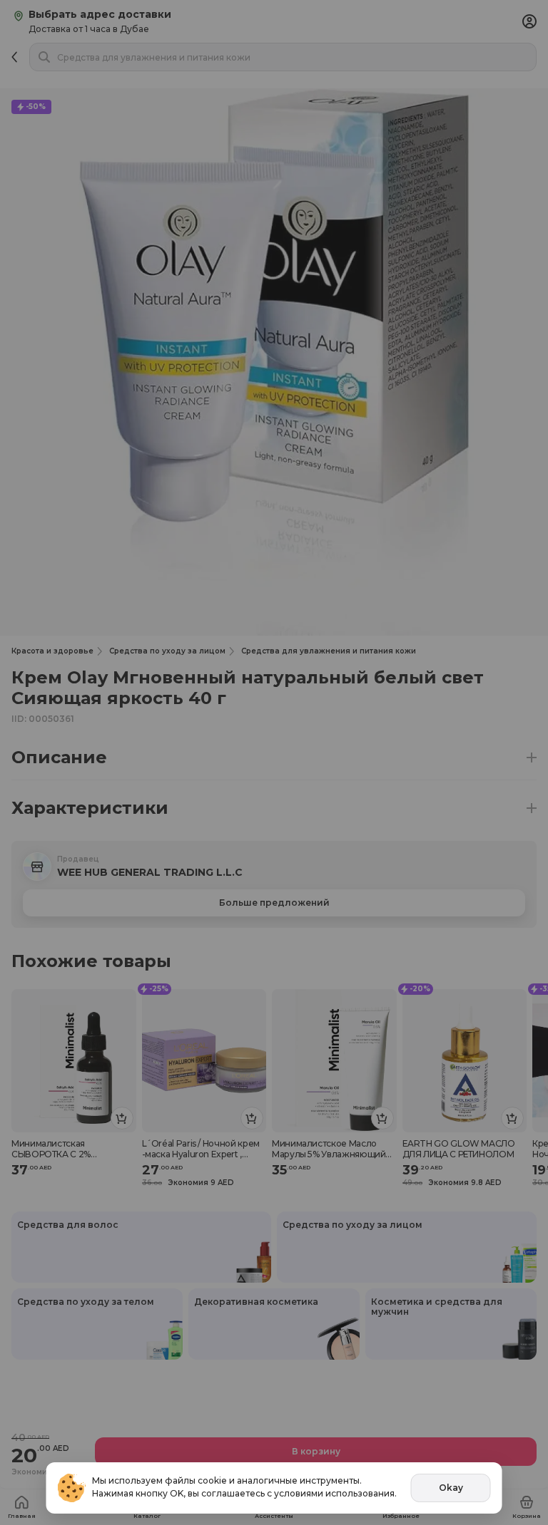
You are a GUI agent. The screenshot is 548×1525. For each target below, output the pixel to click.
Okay (451, 1487)
